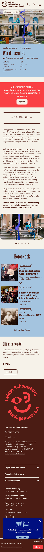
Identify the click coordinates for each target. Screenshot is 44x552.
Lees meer (22, 537)
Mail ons (11, 437)
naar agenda (12, 12)
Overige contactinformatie (15, 454)
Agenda (22, 102)
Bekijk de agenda (22, 330)
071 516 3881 (13, 432)
